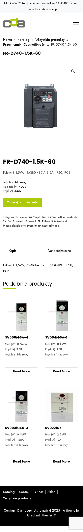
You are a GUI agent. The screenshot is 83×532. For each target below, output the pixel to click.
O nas (39, 492)
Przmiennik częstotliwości (43, 226)
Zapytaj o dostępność (22, 202)
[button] (73, 71)
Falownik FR (32, 221)
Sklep (51, 492)
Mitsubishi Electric (14, 226)
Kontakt (25, 492)
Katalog (9, 492)
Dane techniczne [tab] (59, 250)
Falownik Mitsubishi (54, 221)
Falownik (18, 221)
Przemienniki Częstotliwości (33, 217)
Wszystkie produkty (64, 217)
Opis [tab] (12, 250)
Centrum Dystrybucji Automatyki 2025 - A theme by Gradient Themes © (42, 513)
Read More (21, 371)
